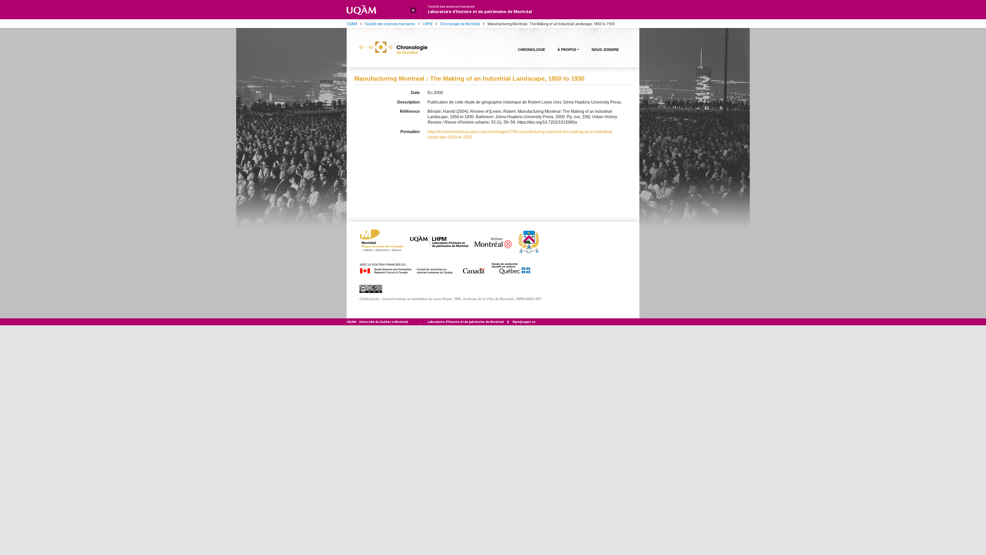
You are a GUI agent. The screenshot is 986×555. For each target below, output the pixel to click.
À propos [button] (566, 50)
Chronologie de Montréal (460, 24)
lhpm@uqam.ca (524, 322)
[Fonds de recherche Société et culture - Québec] (513, 267)
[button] (413, 10)
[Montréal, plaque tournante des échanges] (384, 241)
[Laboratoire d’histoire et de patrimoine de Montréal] (442, 241)
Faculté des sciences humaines (451, 6)
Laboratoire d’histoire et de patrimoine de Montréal (480, 11)
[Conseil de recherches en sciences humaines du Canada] (424, 267)
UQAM (352, 24)
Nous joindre (605, 50)
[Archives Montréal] (496, 241)
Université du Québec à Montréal (377, 322)
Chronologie (531, 50)
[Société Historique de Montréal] (531, 241)
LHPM (427, 24)
